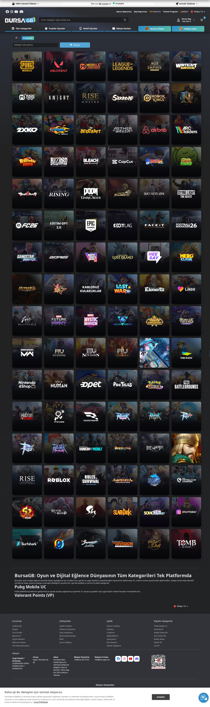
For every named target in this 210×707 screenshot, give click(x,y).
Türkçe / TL (198, 11)
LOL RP (156, 646)
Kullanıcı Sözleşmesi (67, 629)
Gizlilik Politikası (65, 626)
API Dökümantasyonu (20, 646)
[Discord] (137, 659)
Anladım (161, 697)
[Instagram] (124, 659)
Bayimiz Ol (16, 636)
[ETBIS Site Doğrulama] (172, 662)
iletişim (15, 629)
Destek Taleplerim (114, 646)
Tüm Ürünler (17, 632)
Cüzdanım (111, 632)
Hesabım (110, 629)
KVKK (61, 639)
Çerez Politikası (65, 642)
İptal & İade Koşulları (67, 636)
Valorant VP (158, 629)
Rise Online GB (160, 636)
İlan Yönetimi (112, 642)
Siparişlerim (111, 639)
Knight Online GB (160, 632)
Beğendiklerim (112, 636)
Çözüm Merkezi (18, 639)
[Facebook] (118, 659)
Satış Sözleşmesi (66, 632)
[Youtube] (130, 659)
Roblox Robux (159, 639)
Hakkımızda (17, 626)
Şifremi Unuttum (113, 626)
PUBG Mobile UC (160, 626)
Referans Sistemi (19, 642)
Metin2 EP (158, 642)
